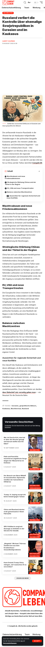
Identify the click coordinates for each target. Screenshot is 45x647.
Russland (25, 408)
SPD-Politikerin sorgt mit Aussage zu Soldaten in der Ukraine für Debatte (14, 529)
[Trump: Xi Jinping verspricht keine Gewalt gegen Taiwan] (35, 498)
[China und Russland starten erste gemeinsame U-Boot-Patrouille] (35, 514)
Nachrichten (8, 13)
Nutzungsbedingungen (10, 643)
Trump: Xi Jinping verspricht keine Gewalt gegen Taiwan (15, 496)
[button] (37, 641)
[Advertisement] (22, 69)
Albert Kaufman (8, 41)
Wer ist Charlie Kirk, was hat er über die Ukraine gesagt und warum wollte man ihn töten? (14, 441)
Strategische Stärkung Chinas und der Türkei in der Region (20, 183)
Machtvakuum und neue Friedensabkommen (15, 177)
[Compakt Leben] (8, 2)
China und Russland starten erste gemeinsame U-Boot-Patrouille (14, 512)
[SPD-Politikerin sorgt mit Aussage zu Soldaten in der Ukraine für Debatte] (35, 530)
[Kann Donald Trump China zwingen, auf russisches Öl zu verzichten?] (35, 567)
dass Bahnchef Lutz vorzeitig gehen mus (18, 392)
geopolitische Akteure (27, 406)
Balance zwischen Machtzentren (19, 192)
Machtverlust (16, 408)
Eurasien (15, 406)
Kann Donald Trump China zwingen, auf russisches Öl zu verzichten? (15, 565)
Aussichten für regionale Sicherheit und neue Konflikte (23, 197)
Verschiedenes (35, 488)
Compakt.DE (37, 163)
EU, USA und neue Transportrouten (20, 188)
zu (22, 641)
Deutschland (35, 534)
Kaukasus (6, 408)
